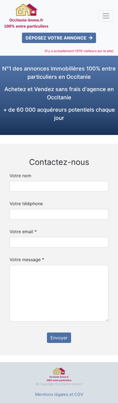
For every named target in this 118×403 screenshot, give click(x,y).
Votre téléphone (26, 203)
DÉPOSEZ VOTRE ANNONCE (56, 38)
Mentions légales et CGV (59, 394)
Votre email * (23, 231)
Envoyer (59, 337)
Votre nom (20, 175)
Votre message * (27, 259)
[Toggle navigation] (106, 15)
